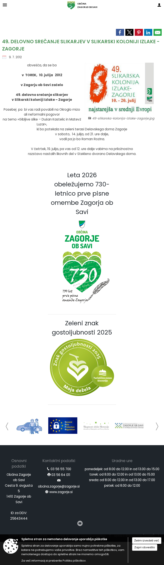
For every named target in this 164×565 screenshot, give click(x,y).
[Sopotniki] (29, 425)
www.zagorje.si (61, 492)
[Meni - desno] (159, 4)
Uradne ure (122, 460)
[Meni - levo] (4, 4)
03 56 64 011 (60, 475)
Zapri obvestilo (144, 547)
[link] (120, 32)
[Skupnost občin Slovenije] (96, 425)
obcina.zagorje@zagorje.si (59, 486)
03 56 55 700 (61, 469)
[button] (7, 426)
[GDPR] (62, 425)
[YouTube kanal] (80, 523)
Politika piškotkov (74, 561)
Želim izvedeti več (146, 540)
